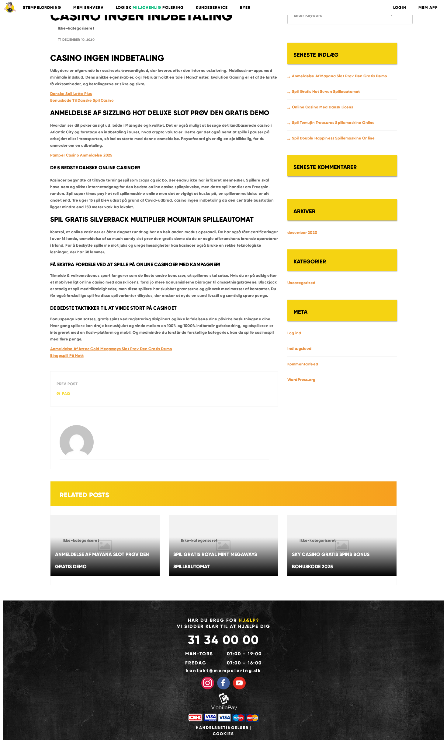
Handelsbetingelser (222, 727)
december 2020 (302, 232)
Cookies (223, 733)
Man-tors (199, 654)
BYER (245, 7)
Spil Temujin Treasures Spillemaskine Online (333, 122)
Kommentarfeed (302, 364)
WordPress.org (301, 379)
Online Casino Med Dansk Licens (322, 107)
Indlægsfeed (299, 348)
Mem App (428, 7)
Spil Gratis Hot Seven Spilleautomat (326, 91)
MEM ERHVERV (88, 7)
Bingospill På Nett (67, 355)
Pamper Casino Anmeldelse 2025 (81, 155)
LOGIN (399, 7)
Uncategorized (301, 282)
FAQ (66, 393)
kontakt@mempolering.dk (223, 670)
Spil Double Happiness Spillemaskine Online (333, 138)
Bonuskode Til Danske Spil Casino (82, 100)
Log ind (294, 333)
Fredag (195, 663)
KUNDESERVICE (212, 7)
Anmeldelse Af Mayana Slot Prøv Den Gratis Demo (339, 76)
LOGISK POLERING (150, 7)
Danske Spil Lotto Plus (71, 93)
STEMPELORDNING (42, 7)
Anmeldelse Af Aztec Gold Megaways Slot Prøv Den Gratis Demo (111, 349)
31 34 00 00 (223, 639)
